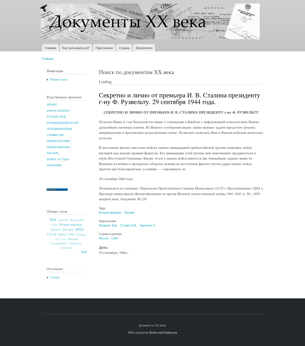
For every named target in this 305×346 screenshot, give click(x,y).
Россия (103, 238)
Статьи (54, 277)
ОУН (71, 234)
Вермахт (63, 220)
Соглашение (59, 243)
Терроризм (75, 243)
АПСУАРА (53, 153)
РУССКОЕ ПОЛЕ (56, 116)
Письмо (73, 239)
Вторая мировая (70, 224)
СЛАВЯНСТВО (55, 135)
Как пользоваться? (76, 47)
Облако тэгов (58, 79)
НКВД (62, 234)
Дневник (55, 229)
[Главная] (150, 22)
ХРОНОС (52, 104)
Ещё (84, 252)
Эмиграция (66, 247)
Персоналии (104, 47)
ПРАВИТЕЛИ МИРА (58, 141)
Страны (124, 47)
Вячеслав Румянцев (163, 332)
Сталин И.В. (128, 225)
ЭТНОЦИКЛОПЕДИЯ (59, 128)
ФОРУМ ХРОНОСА (58, 110)
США (114, 238)
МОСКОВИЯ (54, 165)
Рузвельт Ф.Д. (108, 225)
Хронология (144, 47)
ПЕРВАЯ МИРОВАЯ (58, 147)
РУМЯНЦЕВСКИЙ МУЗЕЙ (62, 123)
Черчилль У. (147, 225)
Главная (50, 47)
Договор (68, 229)
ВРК (53, 219)
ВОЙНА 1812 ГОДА (58, 159)
